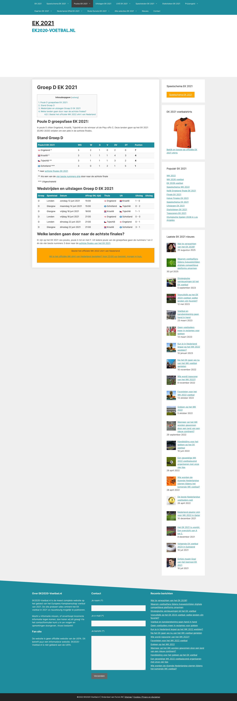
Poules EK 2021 (81, 3)
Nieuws (145, 11)
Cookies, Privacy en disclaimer (146, 697)
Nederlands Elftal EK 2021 (68, 11)
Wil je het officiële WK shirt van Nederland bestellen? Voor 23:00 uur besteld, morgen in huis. (95, 256)
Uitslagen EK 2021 (103, 3)
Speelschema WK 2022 (178, 187)
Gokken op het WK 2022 (163, 644)
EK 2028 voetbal (175, 183)
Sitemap (128, 697)
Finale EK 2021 (174, 194)
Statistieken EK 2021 (171, 3)
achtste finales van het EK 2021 (94, 243)
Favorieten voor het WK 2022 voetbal (169, 640)
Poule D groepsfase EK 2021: (53, 102)
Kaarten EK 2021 (42, 11)
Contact (156, 11)
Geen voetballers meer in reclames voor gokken (174, 625)
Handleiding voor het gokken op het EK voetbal (174, 655)
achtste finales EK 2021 (56, 171)
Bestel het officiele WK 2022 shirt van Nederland (70, 114)
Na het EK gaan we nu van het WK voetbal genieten (176, 633)
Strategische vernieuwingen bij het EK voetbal (173, 611)
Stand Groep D (46, 105)
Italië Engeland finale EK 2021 (181, 190)
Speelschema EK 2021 (56, 3)
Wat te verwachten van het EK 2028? (169, 600)
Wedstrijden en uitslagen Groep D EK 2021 (59, 108)
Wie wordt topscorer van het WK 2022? (170, 637)
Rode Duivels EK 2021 (97, 11)
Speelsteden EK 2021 (145, 3)
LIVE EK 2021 (122, 3)
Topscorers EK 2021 (176, 213)
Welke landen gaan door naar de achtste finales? (62, 111)
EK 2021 (38, 3)
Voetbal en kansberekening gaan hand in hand (174, 622)
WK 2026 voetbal (175, 179)
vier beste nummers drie (68, 176)
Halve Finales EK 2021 (178, 198)
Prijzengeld (190, 3)
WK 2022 (171, 175)
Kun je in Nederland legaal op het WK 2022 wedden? (177, 629)
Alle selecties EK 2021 (124, 11)
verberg (75, 97)
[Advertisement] (118, 58)
